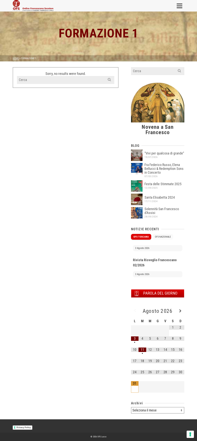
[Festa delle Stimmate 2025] (137, 186)
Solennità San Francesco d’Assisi (161, 211)
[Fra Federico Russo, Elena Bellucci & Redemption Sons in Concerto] (137, 168)
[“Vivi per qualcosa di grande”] (137, 155)
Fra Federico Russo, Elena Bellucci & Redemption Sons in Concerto (164, 168)
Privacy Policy (24, 427)
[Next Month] (180, 311)
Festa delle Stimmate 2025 (162, 184)
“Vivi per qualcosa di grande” (164, 153)
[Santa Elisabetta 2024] (137, 199)
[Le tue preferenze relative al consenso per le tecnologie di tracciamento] (190, 434)
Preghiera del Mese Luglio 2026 (155, 274)
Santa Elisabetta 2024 (159, 197)
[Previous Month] (135, 311)
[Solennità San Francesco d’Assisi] (137, 213)
